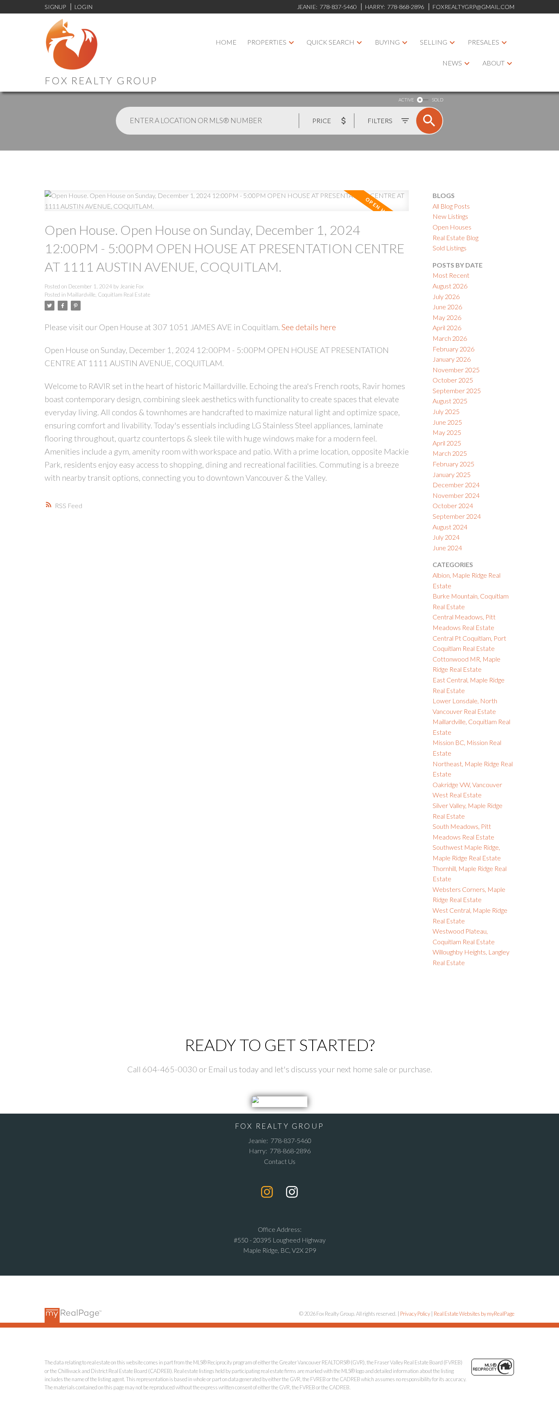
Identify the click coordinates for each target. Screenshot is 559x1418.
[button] (267, 1192)
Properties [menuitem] (266, 42)
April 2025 (447, 443)
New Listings (450, 216)
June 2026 (447, 307)
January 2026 (452, 359)
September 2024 (457, 516)
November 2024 (456, 495)
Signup (55, 6)
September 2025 (457, 390)
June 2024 (447, 547)
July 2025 (446, 411)
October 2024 (453, 505)
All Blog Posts (451, 206)
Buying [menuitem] (387, 42)
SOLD (437, 99)
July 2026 (446, 296)
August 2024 (450, 527)
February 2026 (453, 349)
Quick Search (330, 42)
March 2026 (450, 338)
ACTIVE (406, 99)
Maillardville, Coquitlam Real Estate (108, 294)
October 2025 (453, 380)
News (452, 63)
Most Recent (451, 275)
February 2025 (453, 464)
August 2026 (450, 286)
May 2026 (447, 317)
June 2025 (447, 422)
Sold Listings (450, 248)
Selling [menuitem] (433, 42)
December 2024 (456, 484)
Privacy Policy (415, 1313)
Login (83, 6)
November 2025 (456, 370)
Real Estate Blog (455, 237)
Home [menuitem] (226, 42)
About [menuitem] (493, 63)
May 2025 (447, 432)
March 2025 (450, 453)
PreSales (483, 42)
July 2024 (446, 537)
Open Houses (452, 227)
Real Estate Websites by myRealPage (474, 1313)
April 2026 (447, 327)
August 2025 (450, 401)
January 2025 (452, 474)
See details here (309, 327)
